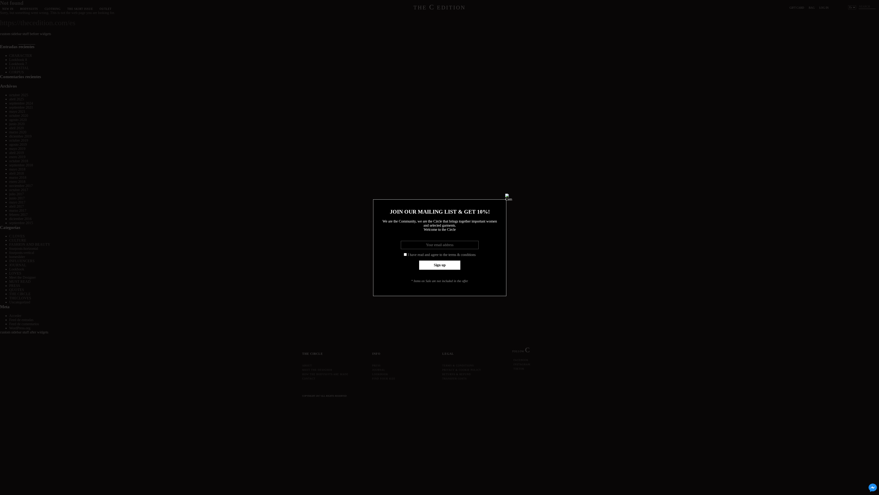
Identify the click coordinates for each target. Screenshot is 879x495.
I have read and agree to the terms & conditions (442, 255)
